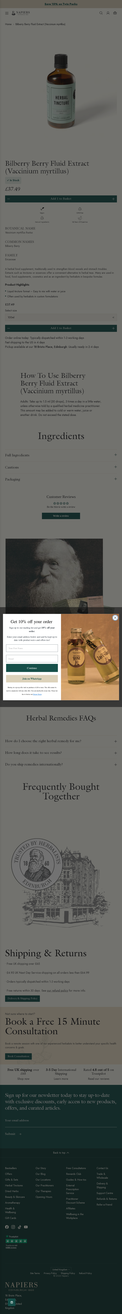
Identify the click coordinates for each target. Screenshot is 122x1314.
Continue (32, 668)
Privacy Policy (37, 694)
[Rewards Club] (11, 1302)
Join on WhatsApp (31, 678)
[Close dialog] (115, 617)
